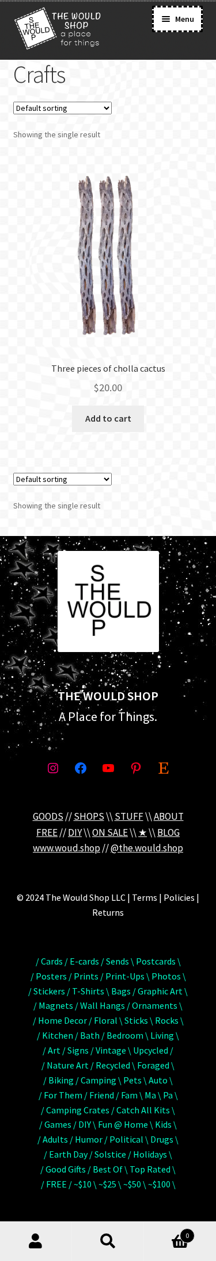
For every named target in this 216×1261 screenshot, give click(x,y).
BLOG (168, 832)
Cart (166, 1231)
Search (108, 1241)
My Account (36, 1241)
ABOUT (169, 816)
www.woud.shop (66, 848)
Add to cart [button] (108, 418)
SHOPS (89, 816)
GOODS (48, 816)
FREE (47, 832)
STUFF (129, 816)
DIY (75, 832)
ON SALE (110, 832)
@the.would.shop (147, 848)
